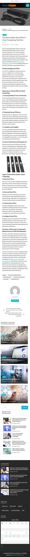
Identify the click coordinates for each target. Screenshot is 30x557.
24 (2, 539)
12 (10, 532)
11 (6, 532)
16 (26, 532)
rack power (6, 279)
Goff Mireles (5, 362)
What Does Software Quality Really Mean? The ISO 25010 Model (19, 427)
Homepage (4, 29)
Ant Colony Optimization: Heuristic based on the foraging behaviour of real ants (14, 339)
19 (10, 535)
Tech (10, 29)
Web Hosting (5, 510)
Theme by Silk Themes (17, 555)
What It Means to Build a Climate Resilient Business (18, 449)
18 (6, 535)
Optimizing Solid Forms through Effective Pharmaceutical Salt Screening (14, 398)
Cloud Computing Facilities (14, 275)
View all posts (15, 300)
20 (14, 535)
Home (12, 1)
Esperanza (6, 44)
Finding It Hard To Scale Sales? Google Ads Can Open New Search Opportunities (19, 443)
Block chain (13, 506)
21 (18, 535)
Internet (20, 506)
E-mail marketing (15, 510)
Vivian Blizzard (5, 342)
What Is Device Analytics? (9, 359)
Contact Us (16, 1)
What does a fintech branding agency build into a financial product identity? (19, 420)
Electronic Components (19, 277)
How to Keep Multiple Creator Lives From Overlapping (17, 435)
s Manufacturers (15, 279)
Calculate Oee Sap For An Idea (11, 379)
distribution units (7, 277)
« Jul (2, 546)
